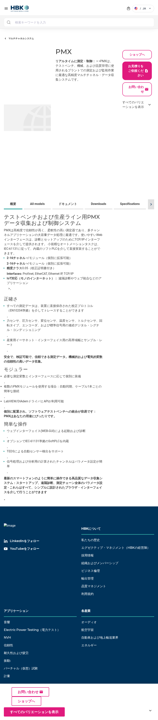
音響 (7, 622)
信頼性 (8, 645)
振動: (7, 660)
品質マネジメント (93, 586)
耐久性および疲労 (16, 653)
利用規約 (87, 594)
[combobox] (79, 22)
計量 (7, 676)
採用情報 (87, 555)
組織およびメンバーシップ (99, 563)
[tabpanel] (79, 358)
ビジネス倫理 (90, 571)
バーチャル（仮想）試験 (21, 668)
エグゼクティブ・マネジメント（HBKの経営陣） (115, 548)
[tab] (14, 204)
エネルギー (89, 645)
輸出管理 (87, 578)
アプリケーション (16, 611)
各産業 (86, 611)
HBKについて (91, 528)
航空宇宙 (87, 630)
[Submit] (8, 22)
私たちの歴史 (90, 540)
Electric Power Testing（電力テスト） (32, 630)
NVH (7, 637)
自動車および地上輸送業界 (99, 637)
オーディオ (89, 622)
